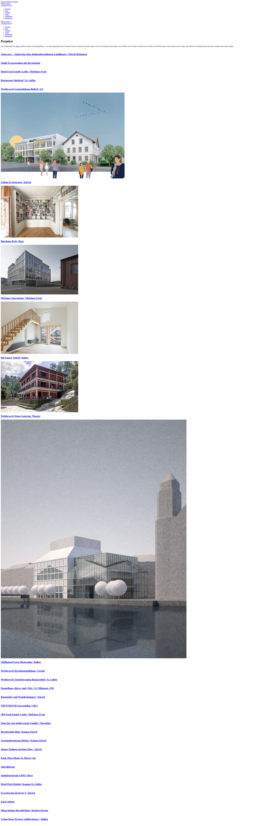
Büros (18, 46)
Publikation (8, 16)
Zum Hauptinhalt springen (9, 2)
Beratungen (8, 18)
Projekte (7, 9)
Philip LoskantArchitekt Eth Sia (6, 4)
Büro (6, 11)
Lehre (7, 14)
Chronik (7, 12)
